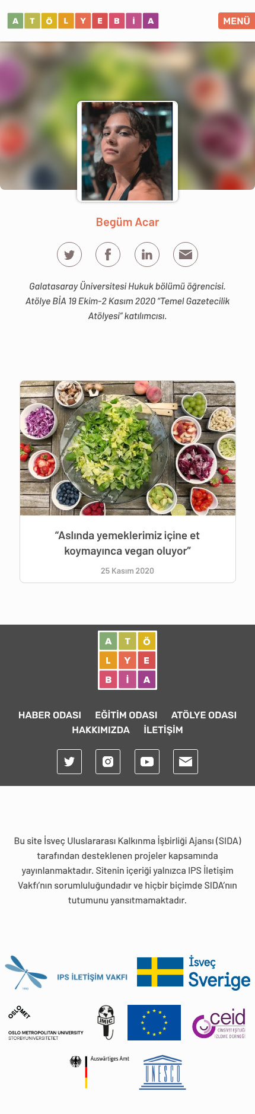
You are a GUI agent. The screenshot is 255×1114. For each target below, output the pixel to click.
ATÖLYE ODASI (204, 715)
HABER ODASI (49, 715)
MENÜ (236, 21)
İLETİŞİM (163, 730)
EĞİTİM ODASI (126, 715)
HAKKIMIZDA (101, 730)
